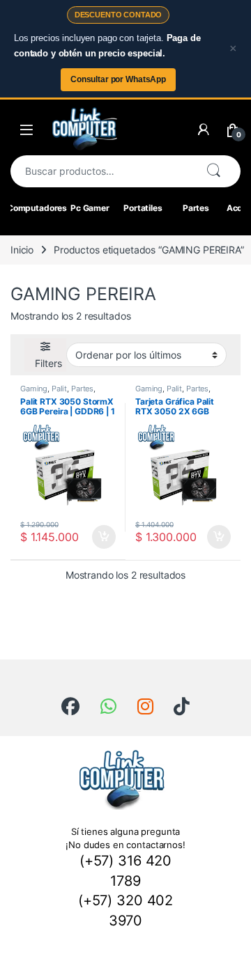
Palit (59, 388)
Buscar (213, 171)
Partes (196, 208)
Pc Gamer (89, 208)
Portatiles (142, 208)
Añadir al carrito (101, 537)
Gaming (33, 388)
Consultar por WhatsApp (118, 79)
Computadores (36, 208)
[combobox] (102, 171)
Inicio (21, 250)
